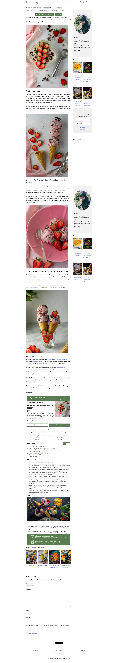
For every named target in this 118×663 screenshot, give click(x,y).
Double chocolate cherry (38, 361)
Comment (29, 589)
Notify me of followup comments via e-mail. (39, 629)
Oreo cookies (41, 196)
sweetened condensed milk (40, 449)
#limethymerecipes (61, 537)
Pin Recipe (59, 14)
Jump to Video (50, 14)
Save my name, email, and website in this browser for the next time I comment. (49, 625)
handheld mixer (44, 277)
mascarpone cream (60, 100)
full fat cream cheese (31, 96)
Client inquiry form (82, 651)
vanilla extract (39, 451)
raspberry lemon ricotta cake (40, 369)
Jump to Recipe (40, 14)
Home (42, 2)
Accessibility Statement (59, 651)
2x (66, 443)
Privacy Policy (82, 129)
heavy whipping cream (39, 446)
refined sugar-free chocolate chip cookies (44, 380)
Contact (83, 650)
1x (64, 443)
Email (28, 617)
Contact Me (65, 2)
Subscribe (38, 543)
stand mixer (34, 274)
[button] (27, 420)
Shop (72, 2)
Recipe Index (50, 2)
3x (69, 443)
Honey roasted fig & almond (56, 359)
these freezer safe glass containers (38, 285)
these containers (30, 287)
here (84, 53)
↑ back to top (59, 642)
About (57, 2)
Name (28, 610)
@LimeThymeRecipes (45, 537)
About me (35, 650)
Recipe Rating (29, 584)
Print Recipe (38, 425)
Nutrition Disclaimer (59, 653)
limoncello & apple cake (54, 369)
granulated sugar (40, 454)
